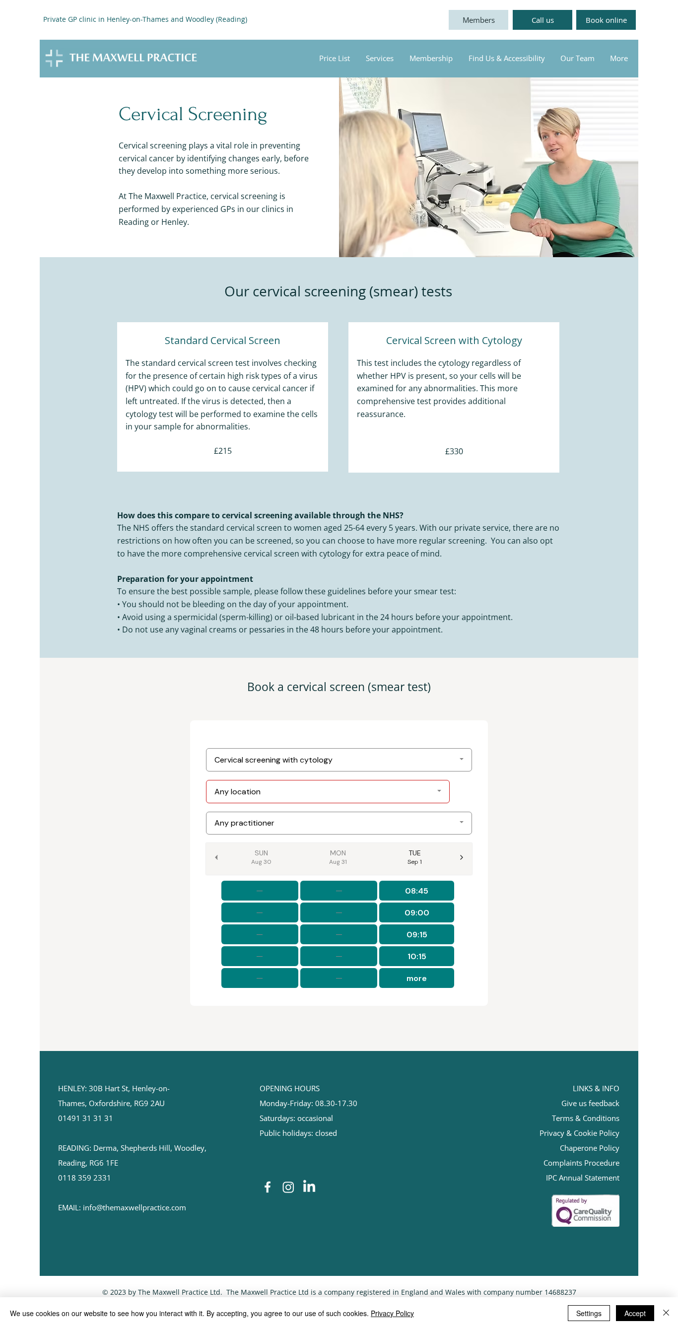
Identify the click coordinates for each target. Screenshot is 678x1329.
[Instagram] (288, 1187)
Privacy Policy (392, 1313)
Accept (635, 1313)
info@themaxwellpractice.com (134, 1207)
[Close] (666, 1313)
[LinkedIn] (309, 1187)
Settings (589, 1313)
